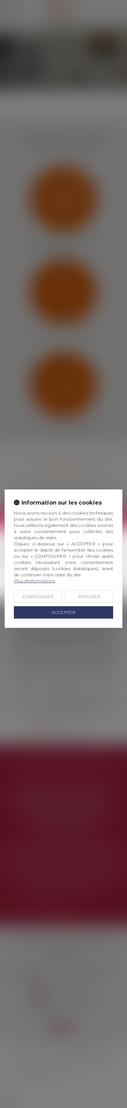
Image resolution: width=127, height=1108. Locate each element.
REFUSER (89, 596)
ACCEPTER (63, 612)
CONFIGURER (38, 596)
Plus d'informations (34, 581)
